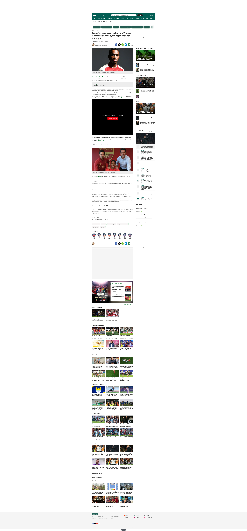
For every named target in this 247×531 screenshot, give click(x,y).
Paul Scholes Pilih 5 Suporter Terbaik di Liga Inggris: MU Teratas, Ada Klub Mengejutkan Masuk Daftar (126, 454)
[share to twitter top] (119, 44)
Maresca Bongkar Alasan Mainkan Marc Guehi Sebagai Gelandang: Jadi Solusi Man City (98, 438)
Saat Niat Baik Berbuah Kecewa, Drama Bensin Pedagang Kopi (111, 505)
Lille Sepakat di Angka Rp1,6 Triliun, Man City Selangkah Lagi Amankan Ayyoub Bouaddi (146, 188)
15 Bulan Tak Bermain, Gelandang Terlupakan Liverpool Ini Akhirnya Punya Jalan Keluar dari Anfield (147, 164)
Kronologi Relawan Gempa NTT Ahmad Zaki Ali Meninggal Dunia (126, 505)
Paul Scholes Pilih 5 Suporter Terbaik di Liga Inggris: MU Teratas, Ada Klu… (147, 123)
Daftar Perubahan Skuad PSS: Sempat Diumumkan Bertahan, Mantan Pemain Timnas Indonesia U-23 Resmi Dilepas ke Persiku (98, 408)
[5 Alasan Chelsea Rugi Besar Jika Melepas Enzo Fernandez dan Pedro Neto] (137, 70)
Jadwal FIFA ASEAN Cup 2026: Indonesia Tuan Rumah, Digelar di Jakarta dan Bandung (98, 349)
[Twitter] (95, 523)
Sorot (94, 481)
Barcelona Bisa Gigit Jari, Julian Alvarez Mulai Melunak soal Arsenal (147, 96)
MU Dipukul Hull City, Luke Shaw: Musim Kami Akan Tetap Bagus (98, 454)
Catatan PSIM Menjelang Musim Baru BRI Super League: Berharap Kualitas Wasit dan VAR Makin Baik (112, 395)
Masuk (151, 15)
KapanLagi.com (148, 517)
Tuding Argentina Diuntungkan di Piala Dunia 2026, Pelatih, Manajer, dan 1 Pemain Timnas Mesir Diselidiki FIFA (126, 366)
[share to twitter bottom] (119, 243)
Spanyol (132, 18)
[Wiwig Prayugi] (93, 44)
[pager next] (154, 27)
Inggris (122, 18)
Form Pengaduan (115, 516)
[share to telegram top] (126, 44)
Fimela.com (137, 517)
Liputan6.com (127, 515)
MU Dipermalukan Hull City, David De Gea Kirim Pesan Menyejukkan (98, 467)
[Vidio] (97, 523)
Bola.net (147, 515)
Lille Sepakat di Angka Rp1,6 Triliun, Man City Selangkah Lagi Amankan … (147, 91)
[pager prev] (92, 27)
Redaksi (94, 518)
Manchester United (99, 443)
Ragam (142, 18)
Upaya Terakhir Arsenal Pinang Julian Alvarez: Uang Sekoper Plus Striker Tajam (147, 194)
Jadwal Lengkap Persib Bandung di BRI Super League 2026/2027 (97, 395)
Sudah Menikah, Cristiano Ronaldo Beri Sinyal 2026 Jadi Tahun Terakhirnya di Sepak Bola (112, 379)
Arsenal (116, 76)
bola (99, 16)
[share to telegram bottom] (126, 243)
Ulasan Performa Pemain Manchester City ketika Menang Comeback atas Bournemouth (111, 425)
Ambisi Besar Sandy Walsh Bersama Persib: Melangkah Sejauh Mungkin (126, 408)
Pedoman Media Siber (103, 518)
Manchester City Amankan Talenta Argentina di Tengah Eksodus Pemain (146, 152)
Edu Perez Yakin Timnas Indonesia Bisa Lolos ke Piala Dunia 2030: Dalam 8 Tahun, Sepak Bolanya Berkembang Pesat (98, 379)
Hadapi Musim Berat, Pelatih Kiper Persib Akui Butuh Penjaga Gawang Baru (126, 395)
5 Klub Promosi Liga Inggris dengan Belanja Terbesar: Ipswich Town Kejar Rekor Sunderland (144, 59)
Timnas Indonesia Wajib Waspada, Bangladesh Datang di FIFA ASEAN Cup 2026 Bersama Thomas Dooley (112, 349)
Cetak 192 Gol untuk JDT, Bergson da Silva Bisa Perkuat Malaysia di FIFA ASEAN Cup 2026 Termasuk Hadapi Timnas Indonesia (126, 349)
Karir (112, 518)
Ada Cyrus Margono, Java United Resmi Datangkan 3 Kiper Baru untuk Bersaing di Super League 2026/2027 (112, 408)
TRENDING (139, 205)
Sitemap (94, 520)
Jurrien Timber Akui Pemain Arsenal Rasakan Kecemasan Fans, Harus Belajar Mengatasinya (112, 319)
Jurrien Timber (102, 76)
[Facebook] (93, 523)
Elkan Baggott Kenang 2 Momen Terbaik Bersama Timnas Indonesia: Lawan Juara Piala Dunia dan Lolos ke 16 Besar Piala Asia (98, 366)
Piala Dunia (116, 18)
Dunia (127, 18)
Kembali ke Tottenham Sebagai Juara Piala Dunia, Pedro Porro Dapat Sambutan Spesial (126, 379)
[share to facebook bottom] (116, 243)
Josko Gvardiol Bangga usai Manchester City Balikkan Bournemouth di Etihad (146, 170)
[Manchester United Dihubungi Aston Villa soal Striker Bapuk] (137, 118)
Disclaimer (100, 516)
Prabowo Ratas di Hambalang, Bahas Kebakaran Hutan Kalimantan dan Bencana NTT (97, 505)
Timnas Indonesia (98, 325)
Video (147, 18)
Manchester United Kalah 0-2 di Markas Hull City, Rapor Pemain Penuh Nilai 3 (126, 467)
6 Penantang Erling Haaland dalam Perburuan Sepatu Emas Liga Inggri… (147, 65)
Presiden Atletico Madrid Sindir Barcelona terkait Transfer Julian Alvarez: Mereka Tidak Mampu (145, 85)
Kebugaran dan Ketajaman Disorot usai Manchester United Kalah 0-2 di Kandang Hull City (112, 467)
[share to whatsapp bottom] (122, 243)
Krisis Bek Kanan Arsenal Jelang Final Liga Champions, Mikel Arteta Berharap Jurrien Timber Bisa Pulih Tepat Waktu (97, 319)
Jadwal (98, 21)
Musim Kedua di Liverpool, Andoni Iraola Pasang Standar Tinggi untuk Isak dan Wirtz (147, 158)
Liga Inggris (96, 413)
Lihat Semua (150, 131)
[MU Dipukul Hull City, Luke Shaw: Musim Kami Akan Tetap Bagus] (145, 108)
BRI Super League (101, 18)
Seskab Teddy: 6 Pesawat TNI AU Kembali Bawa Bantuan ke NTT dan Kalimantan (126, 492)
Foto (151, 18)
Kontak (93, 516)
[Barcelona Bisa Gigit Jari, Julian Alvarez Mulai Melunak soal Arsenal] (137, 96)
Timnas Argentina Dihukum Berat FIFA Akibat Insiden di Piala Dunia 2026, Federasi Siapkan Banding (112, 366)
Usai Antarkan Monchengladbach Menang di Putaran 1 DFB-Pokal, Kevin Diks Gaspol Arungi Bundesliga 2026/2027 (112, 337)
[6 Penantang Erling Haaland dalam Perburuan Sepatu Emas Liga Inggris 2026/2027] (137, 65)
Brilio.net (126, 517)
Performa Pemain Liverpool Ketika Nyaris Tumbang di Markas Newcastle (98, 425)
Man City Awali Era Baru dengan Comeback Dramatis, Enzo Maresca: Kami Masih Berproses (111, 438)
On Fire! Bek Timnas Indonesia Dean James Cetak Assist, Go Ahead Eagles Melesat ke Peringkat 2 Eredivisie (98, 337)
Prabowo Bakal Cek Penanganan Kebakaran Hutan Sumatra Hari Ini (97, 492)
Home (95, 18)
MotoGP (137, 18)
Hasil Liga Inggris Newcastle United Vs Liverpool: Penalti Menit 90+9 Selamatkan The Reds (126, 438)
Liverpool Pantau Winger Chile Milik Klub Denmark (146, 176)
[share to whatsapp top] (122, 44)
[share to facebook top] (116, 44)
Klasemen (103, 21)
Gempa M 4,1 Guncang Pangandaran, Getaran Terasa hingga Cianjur (112, 492)
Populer (140, 131)
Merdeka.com (127, 519)
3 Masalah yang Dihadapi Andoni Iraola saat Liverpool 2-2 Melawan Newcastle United (126, 425)
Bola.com (137, 515)
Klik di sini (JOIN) (100, 140)
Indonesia (110, 18)
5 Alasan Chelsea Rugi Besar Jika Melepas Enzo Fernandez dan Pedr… (147, 70)
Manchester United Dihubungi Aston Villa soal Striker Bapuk (112, 454)
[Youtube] (99, 523)
